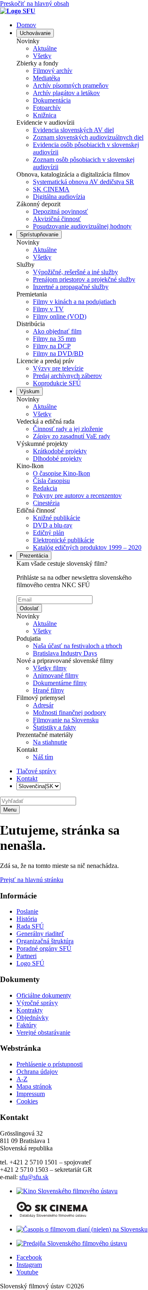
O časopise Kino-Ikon (61, 473)
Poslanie (27, 911)
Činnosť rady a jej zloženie (68, 428)
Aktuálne (45, 48)
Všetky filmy (50, 668)
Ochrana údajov (37, 1071)
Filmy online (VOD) (59, 316)
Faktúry (26, 1025)
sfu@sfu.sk (34, 1176)
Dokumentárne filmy (60, 682)
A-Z (22, 1078)
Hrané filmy (48, 690)
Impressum (30, 1093)
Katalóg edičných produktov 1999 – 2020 (87, 547)
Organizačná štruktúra (45, 941)
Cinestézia (46, 502)
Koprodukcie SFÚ (57, 383)
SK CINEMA (51, 189)
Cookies (27, 1101)
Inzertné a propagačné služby (71, 286)
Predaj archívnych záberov (67, 375)
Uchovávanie (35, 33)
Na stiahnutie (50, 742)
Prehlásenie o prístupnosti (49, 1064)
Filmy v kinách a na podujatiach (74, 301)
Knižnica (44, 115)
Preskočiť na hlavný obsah (34, 3)
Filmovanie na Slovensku (66, 719)
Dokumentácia (52, 100)
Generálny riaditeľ (40, 933)
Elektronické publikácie (63, 540)
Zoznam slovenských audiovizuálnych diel (88, 137)
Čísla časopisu (51, 480)
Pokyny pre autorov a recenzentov (77, 495)
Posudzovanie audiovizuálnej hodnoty (82, 226)
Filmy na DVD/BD (58, 353)
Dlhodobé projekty (57, 458)
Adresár (43, 705)
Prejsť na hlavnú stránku (31, 879)
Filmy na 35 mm (54, 338)
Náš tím (43, 756)
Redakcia (45, 488)
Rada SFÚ (30, 926)
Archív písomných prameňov (71, 85)
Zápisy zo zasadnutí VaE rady (71, 436)
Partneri (26, 955)
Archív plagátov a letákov (66, 92)
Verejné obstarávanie (43, 1032)
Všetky (42, 55)
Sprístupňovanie (39, 234)
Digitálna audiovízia (59, 196)
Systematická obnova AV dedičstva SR (83, 181)
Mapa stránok (34, 1086)
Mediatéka (46, 78)
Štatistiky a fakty (54, 727)
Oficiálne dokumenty (43, 995)
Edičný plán (48, 532)
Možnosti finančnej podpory (69, 712)
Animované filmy (56, 675)
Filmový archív (52, 70)
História (26, 918)
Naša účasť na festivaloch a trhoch (77, 645)
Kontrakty (29, 1010)
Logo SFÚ (30, 963)
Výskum (29, 391)
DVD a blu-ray (52, 525)
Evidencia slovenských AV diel (73, 129)
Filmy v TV (48, 309)
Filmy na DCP (52, 346)
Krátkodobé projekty (60, 451)
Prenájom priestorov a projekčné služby (84, 279)
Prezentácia (34, 556)
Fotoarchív (47, 107)
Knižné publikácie (56, 517)
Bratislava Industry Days (65, 653)
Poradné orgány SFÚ (44, 948)
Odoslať (29, 608)
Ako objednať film (57, 331)
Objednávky (32, 1017)
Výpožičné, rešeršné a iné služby (75, 271)
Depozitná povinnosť (60, 211)
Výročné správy (37, 1002)
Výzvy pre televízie (58, 368)
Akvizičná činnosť (57, 218)
